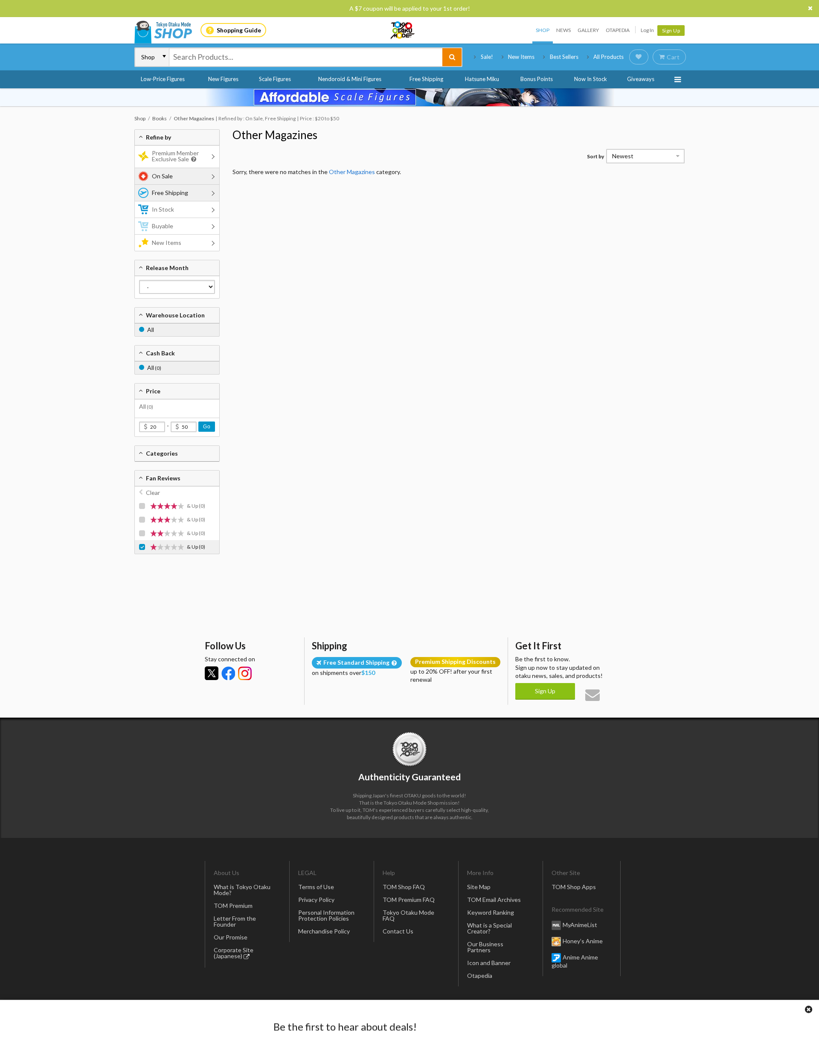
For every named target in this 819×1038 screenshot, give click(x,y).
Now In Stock (590, 79)
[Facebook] (228, 673)
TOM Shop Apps (574, 886)
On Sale (162, 176)
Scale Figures (275, 79)
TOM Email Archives (494, 899)
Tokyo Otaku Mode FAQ (408, 915)
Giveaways (640, 79)
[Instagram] (245, 673)
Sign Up (671, 30)
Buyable (162, 226)
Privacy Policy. (387, 1012)
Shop (542, 30)
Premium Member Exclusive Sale (175, 156)
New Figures (223, 79)
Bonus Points (536, 79)
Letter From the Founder (235, 921)
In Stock (163, 209)
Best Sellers (564, 56)
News (563, 30)
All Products (608, 56)
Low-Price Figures (163, 79)
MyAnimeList (580, 924)
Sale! (487, 56)
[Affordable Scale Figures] (409, 97)
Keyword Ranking (490, 912)
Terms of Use (316, 886)
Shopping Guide (239, 30)
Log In (647, 30)
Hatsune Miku (482, 79)
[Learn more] (192, 159)
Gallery (588, 30)
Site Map (479, 886)
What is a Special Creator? (489, 928)
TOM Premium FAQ (409, 899)
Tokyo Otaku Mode (403, 30)
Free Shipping (426, 79)
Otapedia (618, 30)
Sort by (595, 156)
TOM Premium (233, 905)
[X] (211, 673)
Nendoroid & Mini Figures (349, 79)
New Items (521, 56)
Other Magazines (274, 135)
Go (206, 427)
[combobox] (305, 57)
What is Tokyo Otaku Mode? (242, 889)
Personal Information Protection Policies (326, 915)
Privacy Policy (316, 899)
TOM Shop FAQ (404, 886)
